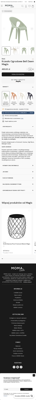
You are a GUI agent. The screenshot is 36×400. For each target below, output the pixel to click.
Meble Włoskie (18, 328)
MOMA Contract (18, 307)
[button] (32, 28)
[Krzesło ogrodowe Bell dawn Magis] (18, 29)
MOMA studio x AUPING (18, 333)
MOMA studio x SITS (18, 330)
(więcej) (5, 395)
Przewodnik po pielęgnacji (18, 320)
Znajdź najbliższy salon (11, 121)
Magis (3, 58)
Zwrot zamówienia (18, 351)
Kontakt (18, 302)
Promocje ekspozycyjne (18, 323)
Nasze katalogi (18, 325)
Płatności (18, 346)
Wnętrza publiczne (18, 305)
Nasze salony (18, 295)
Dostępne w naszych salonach (18, 318)
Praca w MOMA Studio (18, 356)
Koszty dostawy (18, 348)
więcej (31, 112)
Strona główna (8, 11)
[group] (16, 232)
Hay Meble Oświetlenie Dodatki (18, 335)
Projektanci (18, 297)
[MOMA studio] (9, 6)
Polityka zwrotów (18, 353)
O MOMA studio (18, 292)
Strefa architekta (18, 300)
